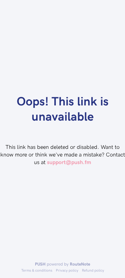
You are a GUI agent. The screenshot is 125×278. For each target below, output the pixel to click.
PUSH (40, 264)
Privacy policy (67, 270)
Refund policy (93, 270)
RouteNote (80, 264)
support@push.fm (69, 162)
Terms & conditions (36, 270)
